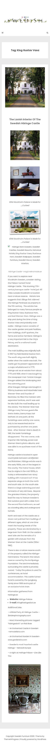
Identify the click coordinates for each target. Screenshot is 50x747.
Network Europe (24, 648)
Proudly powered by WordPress (33, 739)
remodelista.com (17, 631)
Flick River (28, 623)
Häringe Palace (25, 599)
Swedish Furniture (25, 13)
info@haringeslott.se (26, 602)
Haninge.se (13, 594)
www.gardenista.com (17, 639)
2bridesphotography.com (19, 615)
